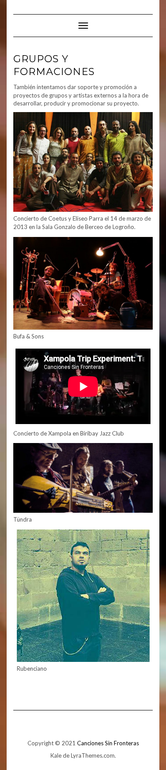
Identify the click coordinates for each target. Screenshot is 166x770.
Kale (56, 755)
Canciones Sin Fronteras (108, 743)
